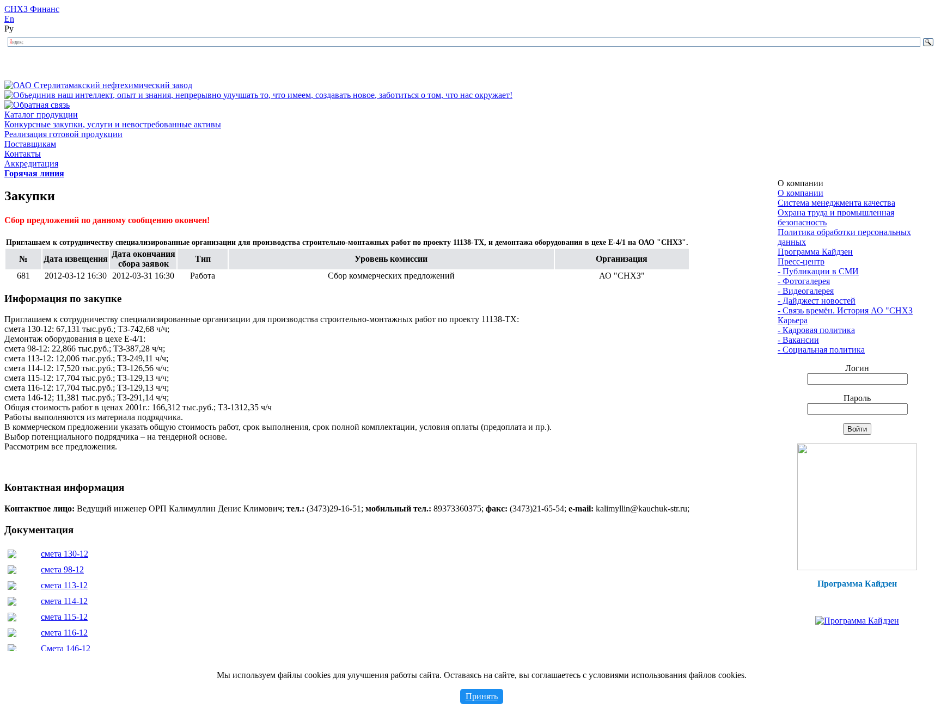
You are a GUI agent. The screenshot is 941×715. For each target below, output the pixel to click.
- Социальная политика (821, 349)
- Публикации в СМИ (818, 271)
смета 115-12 (64, 616)
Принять (482, 696)
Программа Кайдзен (815, 251)
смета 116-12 (64, 632)
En (9, 18)
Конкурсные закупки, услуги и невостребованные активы (112, 124)
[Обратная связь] (37, 104)
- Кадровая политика (816, 330)
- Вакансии (798, 339)
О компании (800, 193)
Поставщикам (30, 144)
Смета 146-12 (65, 648)
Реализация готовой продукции (63, 134)
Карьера (793, 320)
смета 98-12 (62, 569)
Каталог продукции (41, 114)
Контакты (22, 153)
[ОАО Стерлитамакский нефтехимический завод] (98, 85)
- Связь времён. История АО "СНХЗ (845, 310)
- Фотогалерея (804, 281)
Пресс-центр (801, 261)
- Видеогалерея (806, 290)
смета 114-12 (64, 601)
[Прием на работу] (857, 567)
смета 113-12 (64, 585)
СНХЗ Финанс (31, 9)
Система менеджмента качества (836, 202)
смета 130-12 (64, 553)
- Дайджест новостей (817, 300)
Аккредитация (31, 163)
